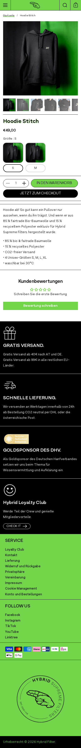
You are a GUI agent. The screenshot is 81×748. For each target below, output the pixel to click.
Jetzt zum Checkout (40, 193)
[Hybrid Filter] (35, 5)
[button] (64, 5)
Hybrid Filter (46, 742)
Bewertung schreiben (40, 306)
